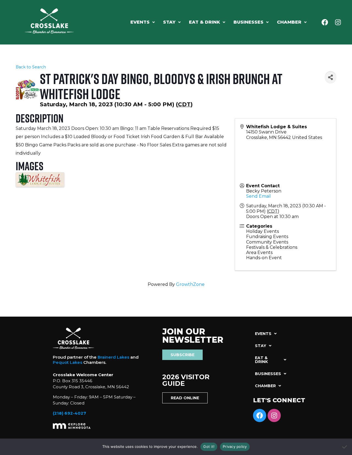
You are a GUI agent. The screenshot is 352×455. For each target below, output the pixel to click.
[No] (345, 447)
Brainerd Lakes (113, 357)
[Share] (330, 77)
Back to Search (31, 67)
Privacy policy (235, 446)
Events (140, 22)
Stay (169, 22)
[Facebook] (324, 22)
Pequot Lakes (67, 362)
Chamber (289, 22)
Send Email (258, 196)
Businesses (248, 22)
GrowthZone (190, 284)
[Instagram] (338, 22)
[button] (142, 22)
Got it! (209, 446)
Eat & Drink (204, 22)
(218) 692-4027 (69, 413)
